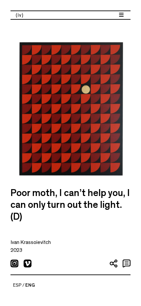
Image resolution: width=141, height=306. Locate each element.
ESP (17, 285)
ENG (30, 285)
